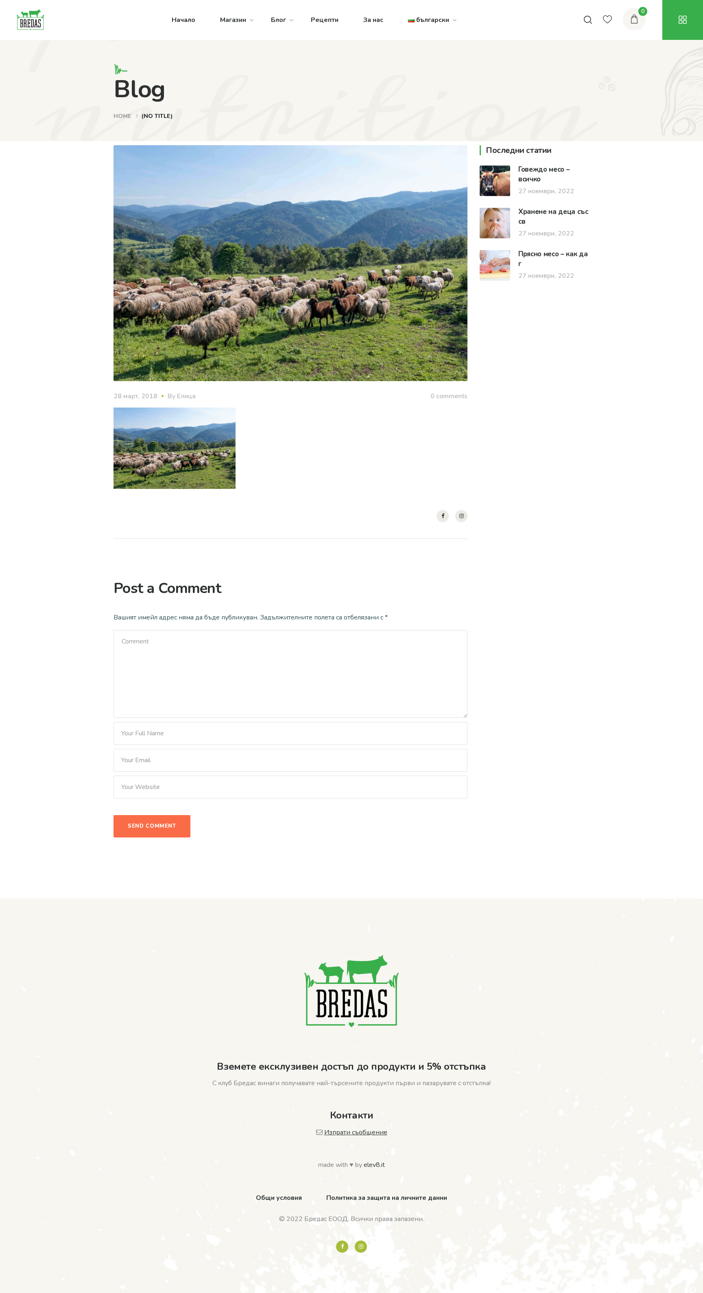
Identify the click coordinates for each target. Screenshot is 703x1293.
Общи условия (279, 1197)
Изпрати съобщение (355, 1132)
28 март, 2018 (135, 396)
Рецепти (324, 19)
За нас (373, 19)
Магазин (233, 19)
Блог (278, 19)
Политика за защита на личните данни (386, 1197)
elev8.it (374, 1164)
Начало (183, 19)
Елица (186, 396)
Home (122, 116)
